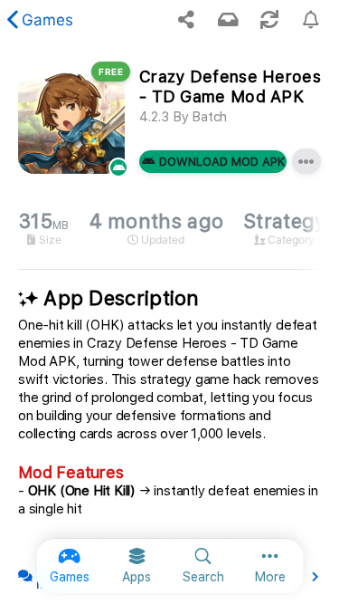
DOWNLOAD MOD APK (222, 161)
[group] (169, 228)
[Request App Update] (269, 20)
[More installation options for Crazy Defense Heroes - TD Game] (306, 161)
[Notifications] (227, 20)
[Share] (186, 20)
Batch (209, 117)
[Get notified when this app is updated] (311, 20)
